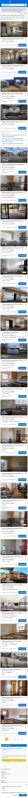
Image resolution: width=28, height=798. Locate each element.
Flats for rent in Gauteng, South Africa (11, 17)
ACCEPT (25, 13)
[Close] (26, 785)
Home (2, 17)
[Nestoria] (14, 1)
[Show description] (25, 38)
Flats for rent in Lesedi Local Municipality (11, 135)
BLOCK (21, 13)
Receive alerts (14, 760)
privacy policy (5, 757)
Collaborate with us (5, 773)
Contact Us (3, 777)
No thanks (14, 795)
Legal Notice (4, 782)
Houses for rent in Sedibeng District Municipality (12, 143)
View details (22, 45)
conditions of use (18, 755)
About (2, 775)
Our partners (19, 11)
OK (23, 795)
